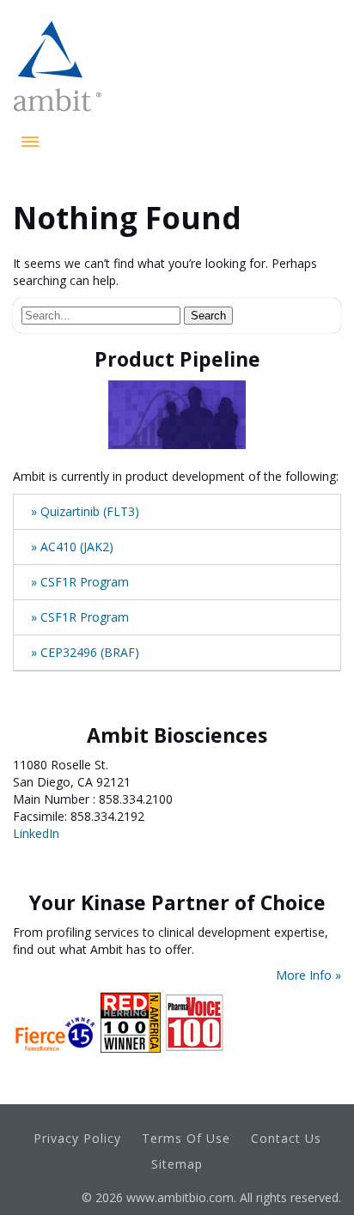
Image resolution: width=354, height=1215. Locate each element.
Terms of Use (186, 1138)
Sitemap (177, 1164)
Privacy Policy (77, 1138)
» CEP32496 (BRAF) (85, 652)
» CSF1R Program (80, 582)
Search (208, 315)
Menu (30, 142)
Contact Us (286, 1138)
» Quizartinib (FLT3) (85, 511)
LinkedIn (36, 833)
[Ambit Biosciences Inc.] (57, 115)
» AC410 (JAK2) (72, 546)
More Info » (308, 975)
